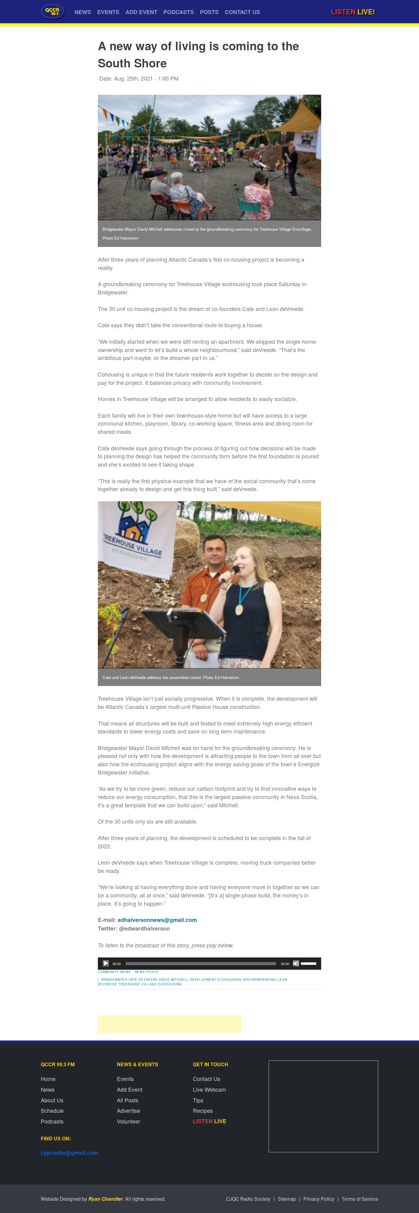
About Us (52, 1100)
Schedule (52, 1110)
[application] (209, 963)
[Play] (106, 964)
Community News (114, 972)
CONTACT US (242, 12)
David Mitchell (174, 979)
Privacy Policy (318, 1198)
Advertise (128, 1110)
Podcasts (52, 1121)
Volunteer (128, 1121)
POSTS (209, 12)
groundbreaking (259, 979)
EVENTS (108, 12)
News (48, 1089)
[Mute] (296, 964)
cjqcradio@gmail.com (69, 1153)
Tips (198, 1100)
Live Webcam (209, 1089)
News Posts (147, 972)
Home (48, 1078)
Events (125, 1078)
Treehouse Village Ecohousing (150, 984)
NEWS (83, 12)
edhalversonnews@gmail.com (157, 920)
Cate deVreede (143, 979)
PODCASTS (178, 12)
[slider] (309, 963)
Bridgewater (114, 979)
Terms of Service (360, 1198)
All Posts (127, 1100)
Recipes (203, 1110)
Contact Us (206, 1078)
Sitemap (287, 1198)
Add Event (129, 1089)
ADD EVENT (141, 12)
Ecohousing (229, 979)
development (203, 979)
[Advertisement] (169, 1024)
